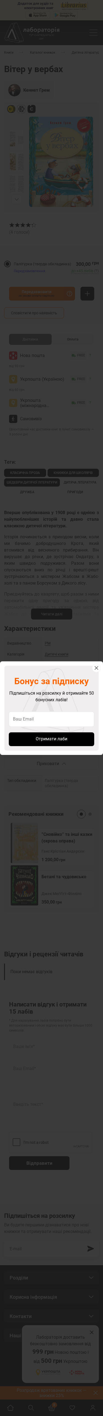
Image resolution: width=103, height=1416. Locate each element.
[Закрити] (96, 668)
